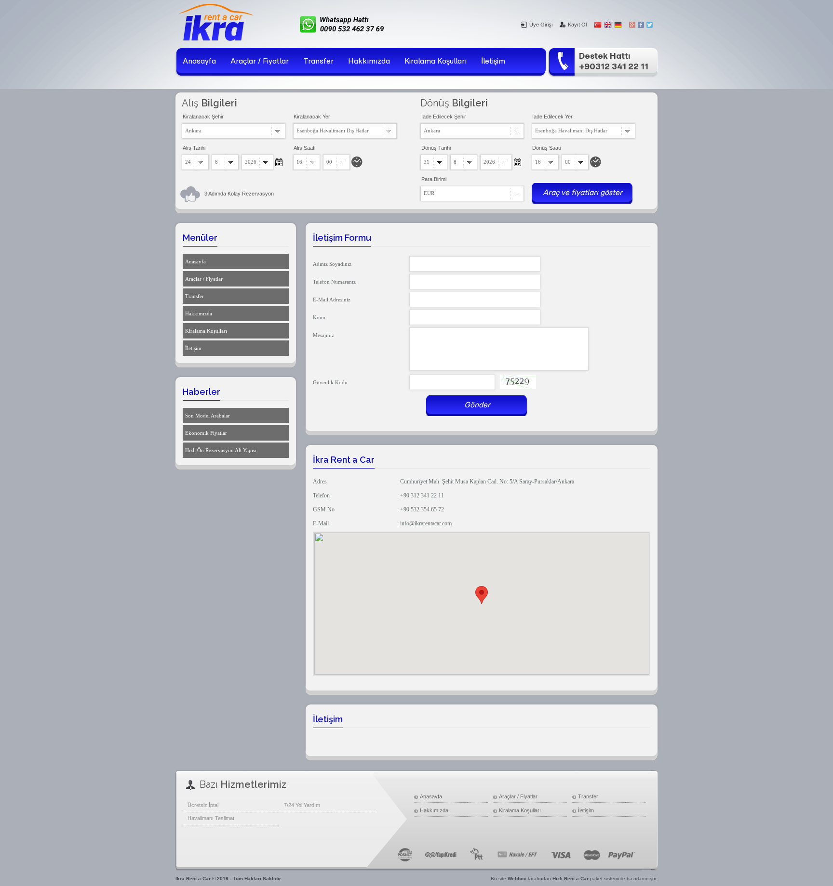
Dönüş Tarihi (436, 148)
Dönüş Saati (546, 148)
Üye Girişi (540, 24)
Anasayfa (199, 60)
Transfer (318, 60)
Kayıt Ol (577, 24)
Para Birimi (433, 179)
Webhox (517, 878)
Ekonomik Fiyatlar (206, 433)
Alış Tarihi (194, 148)
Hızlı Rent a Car (570, 878)
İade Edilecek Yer (552, 116)
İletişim (493, 60)
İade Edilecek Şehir (443, 116)
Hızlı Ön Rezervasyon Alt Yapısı (220, 450)
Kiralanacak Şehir (203, 116)
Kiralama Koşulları (435, 60)
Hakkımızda (369, 60)
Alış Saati (304, 148)
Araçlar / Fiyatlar (259, 60)
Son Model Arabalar (207, 415)
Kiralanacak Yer (312, 116)
